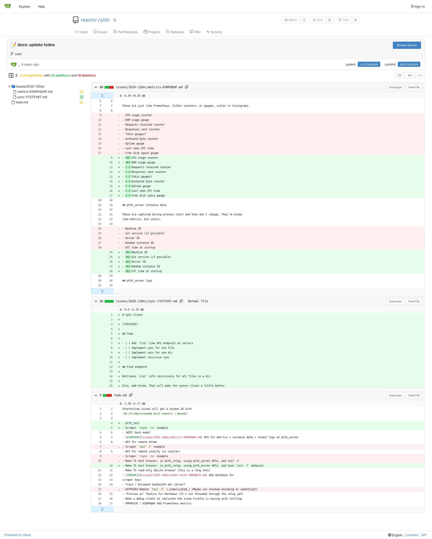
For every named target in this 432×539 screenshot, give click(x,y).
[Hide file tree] (11, 75)
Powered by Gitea (17, 535)
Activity (216, 32)
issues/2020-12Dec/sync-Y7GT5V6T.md (146, 301)
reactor (89, 20)
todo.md (22, 102)
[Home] (7, 6)
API (423, 535)
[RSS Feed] (115, 20)
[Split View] (409, 75)
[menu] (420, 75)
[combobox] (399, 75)
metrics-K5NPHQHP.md (35, 92)
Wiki (197, 32)
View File (414, 87)
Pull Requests (128, 32)
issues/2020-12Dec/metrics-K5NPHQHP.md (149, 87)
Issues (102, 32)
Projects (154, 32)
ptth (105, 20)
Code (84, 32)
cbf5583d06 (369, 64)
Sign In (420, 6)
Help (41, 6)
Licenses (411, 535)
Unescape (395, 87)
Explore (24, 6)
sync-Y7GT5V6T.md (32, 97)
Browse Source (407, 45)
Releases (177, 32)
